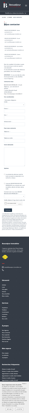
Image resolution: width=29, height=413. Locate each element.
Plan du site (5, 341)
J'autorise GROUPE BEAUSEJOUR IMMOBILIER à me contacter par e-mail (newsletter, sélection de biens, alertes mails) (15, 186)
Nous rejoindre (6, 335)
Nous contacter (6, 332)
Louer (3, 287)
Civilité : (6, 102)
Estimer (4, 291)
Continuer (8, 210)
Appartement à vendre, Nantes (10, 373)
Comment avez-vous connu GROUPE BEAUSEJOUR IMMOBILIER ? (13, 192)
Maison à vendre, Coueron (8, 378)
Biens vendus (5, 296)
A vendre (9, 17)
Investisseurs (5, 312)
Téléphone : (7, 131)
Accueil (4, 17)
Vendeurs (4, 310)
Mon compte (5, 353)
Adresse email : (8, 121)
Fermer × (24, 383)
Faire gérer (4, 289)
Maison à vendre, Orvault (8, 369)
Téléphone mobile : (8, 138)
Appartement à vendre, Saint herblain (11, 376)
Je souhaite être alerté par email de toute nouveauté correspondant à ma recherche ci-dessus (15, 176)
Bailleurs (4, 316)
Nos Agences (5, 330)
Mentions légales (6, 339)
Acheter (4, 285)
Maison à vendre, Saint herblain (10, 371)
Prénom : (6, 108)
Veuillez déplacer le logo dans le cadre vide (14, 200)
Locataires (4, 314)
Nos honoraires (6, 337)
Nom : (6, 115)
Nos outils (4, 319)
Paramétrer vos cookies (11, 405)
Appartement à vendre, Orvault (10, 380)
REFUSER (9, 409)
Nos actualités (6, 294)
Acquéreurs (5, 307)
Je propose (5, 357)
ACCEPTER (19, 409)
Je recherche (5, 355)
